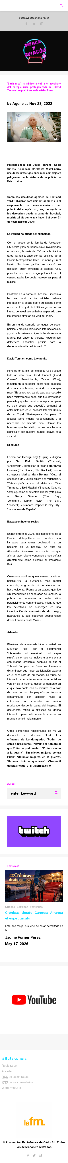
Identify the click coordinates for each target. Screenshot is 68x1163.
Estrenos (22, 906)
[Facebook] (26, 24)
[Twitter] (34, 24)
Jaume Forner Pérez (23, 937)
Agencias (20, 103)
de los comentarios (17, 1082)
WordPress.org (11, 1087)
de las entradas (15, 1076)
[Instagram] (41, 24)
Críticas (10, 906)
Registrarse (9, 1065)
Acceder (7, 1071)
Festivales (36, 906)
